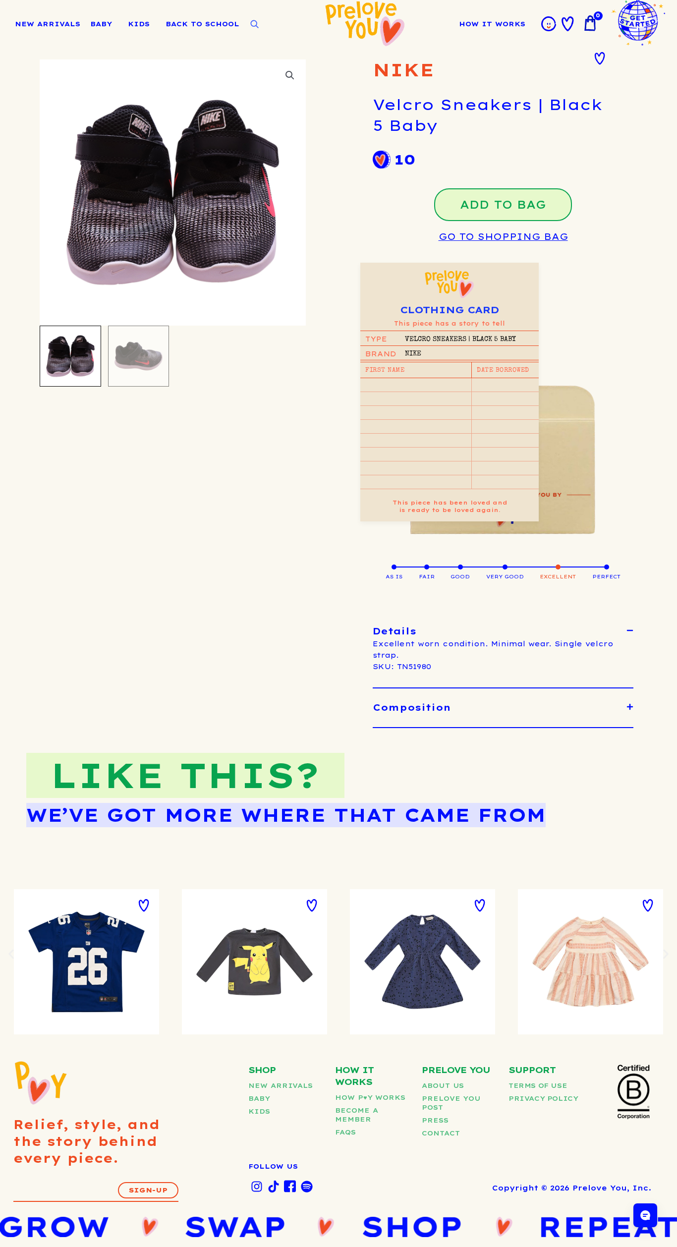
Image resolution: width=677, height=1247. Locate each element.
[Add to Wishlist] (599, 58)
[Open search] (254, 24)
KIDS (139, 24)
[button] (290, 75)
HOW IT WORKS (492, 24)
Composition (412, 707)
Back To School (202, 24)
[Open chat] (645, 1215)
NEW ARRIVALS (47, 24)
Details (394, 631)
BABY (101, 24)
